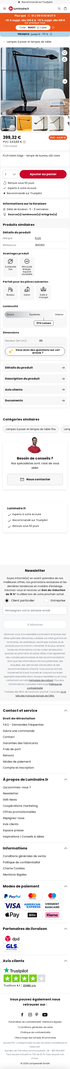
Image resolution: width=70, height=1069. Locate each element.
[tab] (35, 739)
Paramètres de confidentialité (25, 1021)
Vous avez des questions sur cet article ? (38, 351)
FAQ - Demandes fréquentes (23, 725)
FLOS (38, 238)
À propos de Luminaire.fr (25, 779)
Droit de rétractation (19, 718)
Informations (15, 848)
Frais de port (12, 749)
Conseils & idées (33, 837)
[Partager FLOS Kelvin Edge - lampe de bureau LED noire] (64, 59)
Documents (14, 400)
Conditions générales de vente (24, 856)
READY (33, 27)
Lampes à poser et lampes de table (29, 42)
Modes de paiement (17, 762)
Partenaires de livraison (25, 928)
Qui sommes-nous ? (17, 787)
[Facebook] (24, 1015)
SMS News (10, 800)
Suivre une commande (18, 731)
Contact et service (20, 710)
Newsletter (10, 793)
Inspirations (11, 837)
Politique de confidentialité (21, 862)
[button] (8, 123)
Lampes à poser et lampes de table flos (31, 429)
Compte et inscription (18, 768)
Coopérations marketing (20, 806)
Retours (8, 755)
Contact (9, 737)
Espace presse (13, 830)
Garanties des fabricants (20, 743)
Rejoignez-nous (13, 818)
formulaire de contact (41, 680)
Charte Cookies (14, 868)
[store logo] (21, 8)
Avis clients (13, 390)
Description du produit (22, 379)
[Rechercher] (59, 8)
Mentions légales (15, 875)
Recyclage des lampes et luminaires (36, 1037)
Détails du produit (19, 368)
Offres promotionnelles (19, 812)
